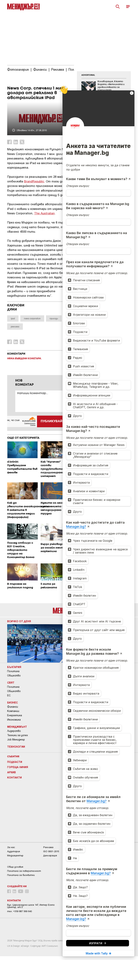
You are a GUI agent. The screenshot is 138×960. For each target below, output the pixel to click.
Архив (11, 772)
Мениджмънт (17, 726)
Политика (13, 671)
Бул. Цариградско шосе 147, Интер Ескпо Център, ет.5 (30, 906)
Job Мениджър (16, 739)
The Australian (44, 213)
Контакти (14, 777)
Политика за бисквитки (21, 875)
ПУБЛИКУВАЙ (51, 421)
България (14, 667)
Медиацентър (15, 855)
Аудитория (13, 851)
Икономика (14, 719)
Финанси (12, 706)
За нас (11, 847)
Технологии (16, 746)
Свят (10, 682)
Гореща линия (17, 767)
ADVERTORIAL (88, 75)
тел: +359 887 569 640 (19, 911)
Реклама (48, 847)
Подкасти (14, 762)
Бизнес (12, 702)
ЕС (9, 695)
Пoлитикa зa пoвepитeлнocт (24, 871)
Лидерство (14, 731)
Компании (13, 711)
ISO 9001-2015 (51, 851)
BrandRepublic (34, 181)
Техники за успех (17, 735)
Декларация (50, 855)
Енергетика (14, 715)
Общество (14, 675)
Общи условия (15, 867)
